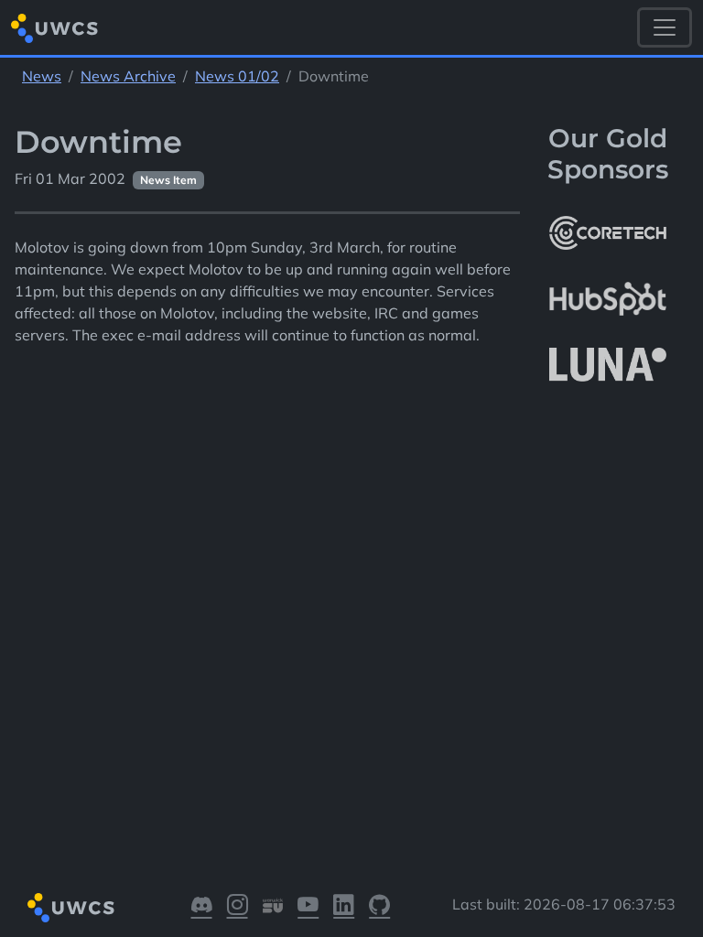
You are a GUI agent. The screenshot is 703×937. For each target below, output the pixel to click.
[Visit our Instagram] (237, 908)
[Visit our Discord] (201, 908)
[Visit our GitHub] (379, 908)
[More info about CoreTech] (607, 232)
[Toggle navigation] (664, 27)
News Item (168, 180)
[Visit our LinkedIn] (343, 908)
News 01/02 (237, 76)
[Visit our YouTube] (308, 908)
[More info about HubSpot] (607, 299)
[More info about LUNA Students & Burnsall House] (607, 365)
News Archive (128, 76)
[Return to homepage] (54, 28)
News (41, 76)
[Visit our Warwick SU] (273, 908)
